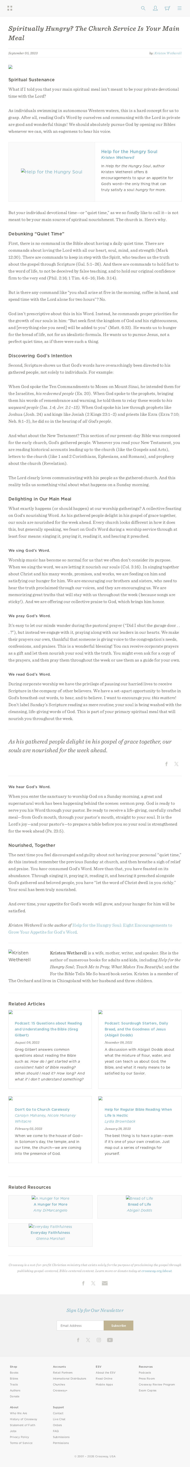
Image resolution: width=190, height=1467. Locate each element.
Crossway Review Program (157, 1384)
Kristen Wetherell (168, 53)
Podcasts (145, 1372)
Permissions (61, 1443)
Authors (15, 1390)
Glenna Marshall (50, 1239)
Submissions (61, 1437)
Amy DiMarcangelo (50, 1210)
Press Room (147, 1378)
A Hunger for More (50, 1204)
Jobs (13, 1431)
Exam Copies (148, 1390)
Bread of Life (139, 1204)
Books (14, 1372)
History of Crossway (23, 1419)
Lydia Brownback (120, 1121)
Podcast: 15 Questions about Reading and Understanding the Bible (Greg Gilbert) (48, 1029)
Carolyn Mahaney (30, 1115)
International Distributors (69, 1378)
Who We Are (18, 1413)
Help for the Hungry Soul (129, 151)
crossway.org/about (157, 1271)
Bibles (14, 1378)
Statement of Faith (22, 1425)
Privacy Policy (19, 1437)
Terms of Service (21, 1443)
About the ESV (106, 1372)
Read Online (104, 1378)
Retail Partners (63, 1372)
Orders (57, 1425)
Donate (15, 1396)
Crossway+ (60, 1390)
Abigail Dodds (139, 1210)
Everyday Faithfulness (50, 1233)
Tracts (14, 1384)
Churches (59, 1384)
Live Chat (59, 1419)
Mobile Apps (104, 1384)
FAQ (56, 1431)
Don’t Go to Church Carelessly (42, 1109)
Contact (58, 1413)
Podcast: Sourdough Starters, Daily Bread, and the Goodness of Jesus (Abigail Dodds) (136, 1029)
